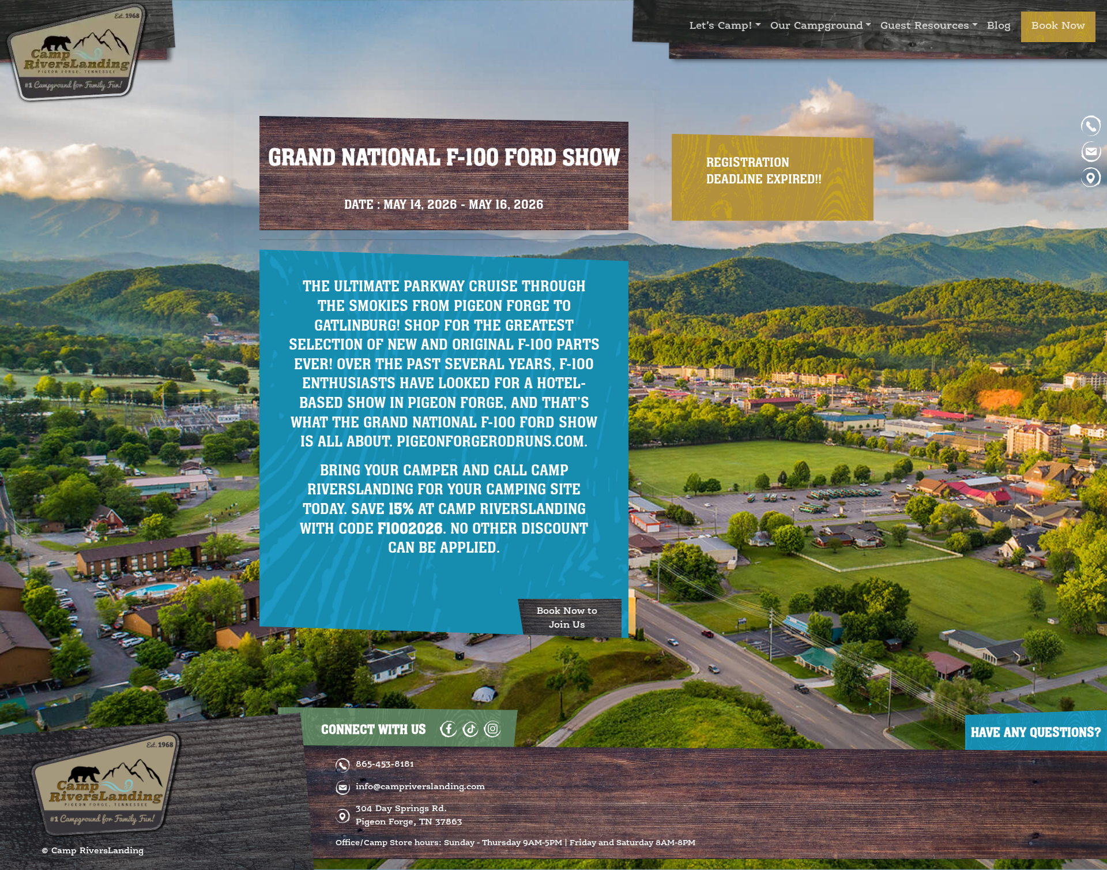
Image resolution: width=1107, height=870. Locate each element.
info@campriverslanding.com (420, 787)
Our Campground (816, 26)
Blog (999, 26)
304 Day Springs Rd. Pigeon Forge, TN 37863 (409, 816)
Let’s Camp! (721, 26)
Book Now (1058, 26)
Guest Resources (924, 26)
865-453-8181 (385, 764)
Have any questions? (1036, 732)
